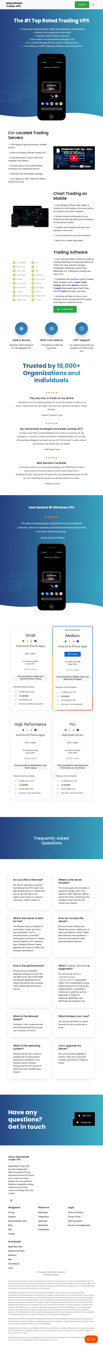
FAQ (10, 1229)
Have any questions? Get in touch (27, 1119)
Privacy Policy (74, 1217)
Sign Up (82, 4)
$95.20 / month (30, 758)
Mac (10, 1259)
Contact (11, 1234)
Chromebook (13, 1264)
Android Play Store (16, 1251)
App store (86, 1115)
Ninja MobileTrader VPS (14, 4)
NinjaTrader (43, 1212)
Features (12, 1217)
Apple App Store (15, 1246)
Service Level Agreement (79, 1225)
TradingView (43, 1217)
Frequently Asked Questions (51, 840)
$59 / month (30, 654)
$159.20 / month (72, 758)
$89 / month (73, 654)
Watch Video (52, 87)
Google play (86, 1122)
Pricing (11, 1212)
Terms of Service (75, 1212)
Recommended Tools (17, 1221)
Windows (12, 1255)
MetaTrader (43, 1225)
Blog (10, 1225)
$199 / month (72, 743)
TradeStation (43, 1229)
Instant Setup (67, 309)
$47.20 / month (30, 669)
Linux (10, 1268)
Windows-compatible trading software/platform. (70, 977)
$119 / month (30, 743)
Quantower (42, 1221)
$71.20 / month (73, 670)
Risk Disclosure (75, 1221)
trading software (76, 965)
